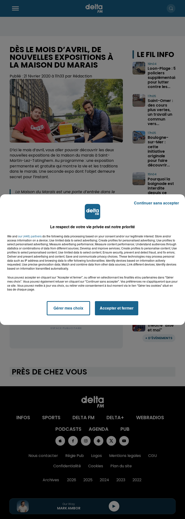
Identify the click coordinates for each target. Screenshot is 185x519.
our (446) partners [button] (30, 236)
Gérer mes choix (68, 308)
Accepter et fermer (116, 308)
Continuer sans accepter (156, 203)
